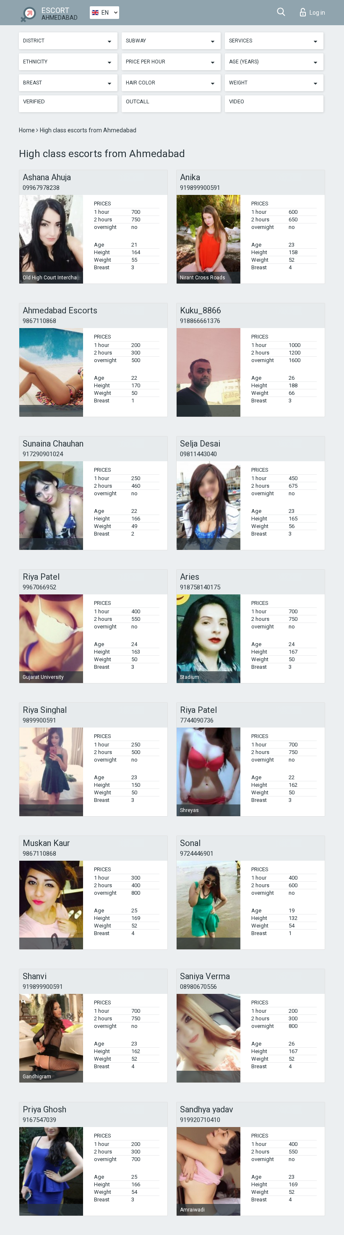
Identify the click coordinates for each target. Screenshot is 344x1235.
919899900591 (200, 188)
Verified (34, 101)
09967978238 (41, 188)
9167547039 (39, 1120)
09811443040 (198, 454)
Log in (317, 12)
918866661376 (200, 321)
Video (236, 101)
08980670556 (198, 987)
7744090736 (197, 720)
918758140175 (200, 587)
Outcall (137, 101)
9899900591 (39, 720)
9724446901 (197, 853)
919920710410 (200, 1120)
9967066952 (39, 587)
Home (27, 130)
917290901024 (43, 454)
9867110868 (39, 321)
